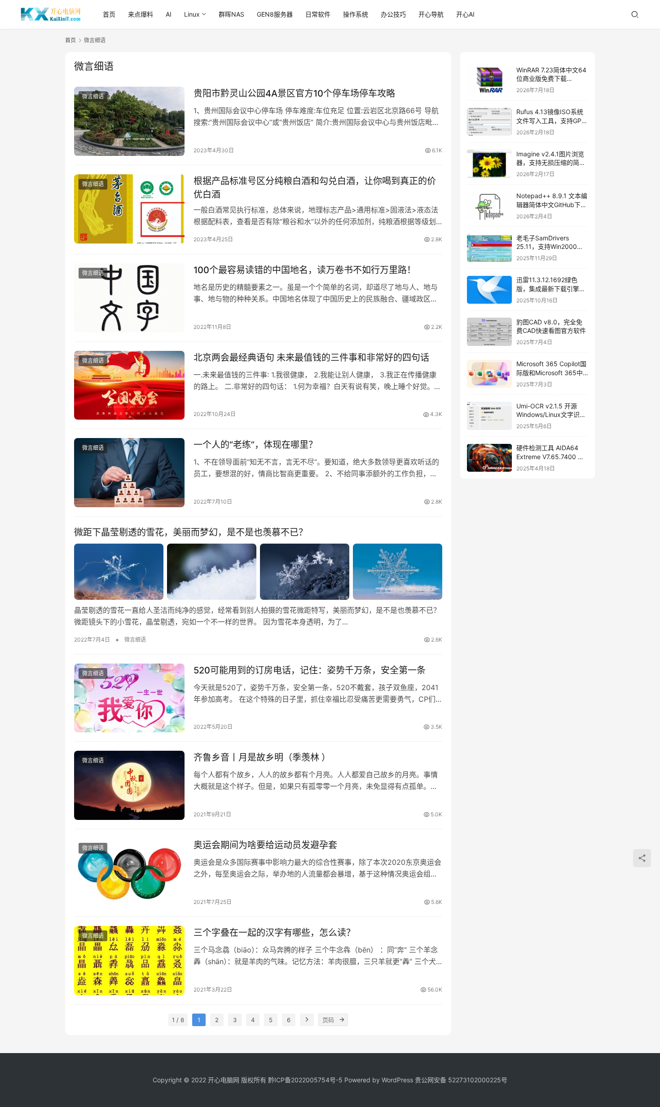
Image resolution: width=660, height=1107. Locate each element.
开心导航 (431, 14)
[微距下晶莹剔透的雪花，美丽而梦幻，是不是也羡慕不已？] (258, 571)
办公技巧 (393, 14)
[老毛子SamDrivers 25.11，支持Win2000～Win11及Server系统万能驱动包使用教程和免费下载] (489, 248)
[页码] (341, 1020)
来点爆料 (140, 14)
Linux (192, 14)
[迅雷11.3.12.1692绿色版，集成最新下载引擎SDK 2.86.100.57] (489, 290)
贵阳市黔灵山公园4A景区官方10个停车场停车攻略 (294, 93)
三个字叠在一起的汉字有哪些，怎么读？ (274, 932)
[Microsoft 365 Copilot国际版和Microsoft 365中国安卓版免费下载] (489, 374)
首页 (109, 14)
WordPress (397, 1080)
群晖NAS (231, 14)
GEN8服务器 (275, 14)
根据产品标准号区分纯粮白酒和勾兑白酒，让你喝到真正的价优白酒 (315, 187)
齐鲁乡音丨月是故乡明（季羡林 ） (262, 757)
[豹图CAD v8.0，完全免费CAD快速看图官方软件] (489, 332)
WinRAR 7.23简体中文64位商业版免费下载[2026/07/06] (551, 78)
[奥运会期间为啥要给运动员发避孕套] (129, 873)
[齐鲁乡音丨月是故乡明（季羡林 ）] (129, 785)
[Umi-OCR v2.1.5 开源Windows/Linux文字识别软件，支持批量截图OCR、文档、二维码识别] (489, 416)
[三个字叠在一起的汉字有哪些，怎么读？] (129, 960)
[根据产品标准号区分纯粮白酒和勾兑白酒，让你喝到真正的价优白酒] (129, 209)
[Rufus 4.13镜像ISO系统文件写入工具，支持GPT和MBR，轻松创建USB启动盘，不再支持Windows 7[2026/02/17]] (489, 122)
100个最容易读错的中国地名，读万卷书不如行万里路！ (305, 270)
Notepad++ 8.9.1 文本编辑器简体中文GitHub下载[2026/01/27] (551, 204)
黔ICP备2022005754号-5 (306, 1080)
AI (169, 14)
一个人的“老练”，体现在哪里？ (255, 444)
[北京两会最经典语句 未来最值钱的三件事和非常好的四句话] (129, 385)
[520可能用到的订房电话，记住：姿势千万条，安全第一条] (129, 698)
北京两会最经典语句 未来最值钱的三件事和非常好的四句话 (311, 357)
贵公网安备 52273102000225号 (461, 1080)
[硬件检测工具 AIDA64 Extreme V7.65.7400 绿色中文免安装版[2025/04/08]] (489, 458)
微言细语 (93, 96)
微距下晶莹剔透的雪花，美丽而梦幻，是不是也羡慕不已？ (191, 532)
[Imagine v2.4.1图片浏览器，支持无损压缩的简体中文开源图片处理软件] (489, 164)
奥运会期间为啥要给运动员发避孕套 (265, 845)
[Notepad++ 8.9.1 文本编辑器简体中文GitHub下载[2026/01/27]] (489, 206)
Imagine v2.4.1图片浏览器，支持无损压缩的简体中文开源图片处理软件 (550, 162)
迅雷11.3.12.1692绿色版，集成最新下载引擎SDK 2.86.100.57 (547, 288)
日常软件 (317, 14)
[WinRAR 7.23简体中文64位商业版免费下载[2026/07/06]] (489, 80)
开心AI (465, 14)
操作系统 (355, 14)
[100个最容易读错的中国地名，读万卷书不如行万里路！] (129, 297)
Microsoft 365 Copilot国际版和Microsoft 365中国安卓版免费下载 (551, 372)
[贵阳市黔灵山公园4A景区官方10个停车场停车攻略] (129, 121)
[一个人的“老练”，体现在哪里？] (129, 472)
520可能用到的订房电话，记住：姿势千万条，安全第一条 (310, 670)
